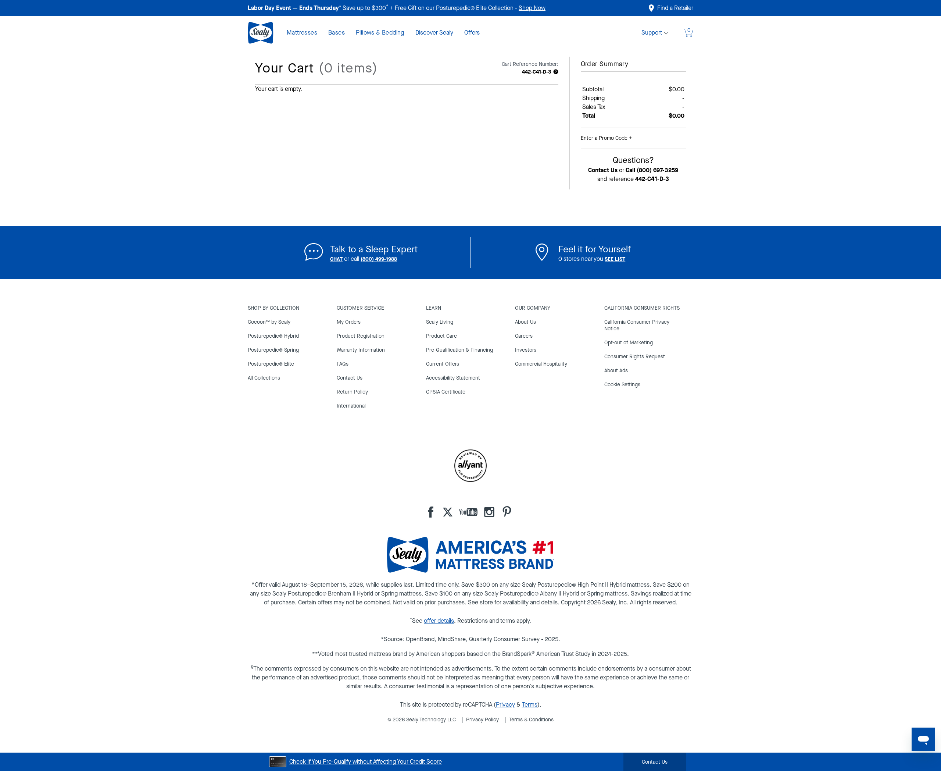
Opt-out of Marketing (628, 342)
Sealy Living (439, 322)
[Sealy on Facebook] (430, 512)
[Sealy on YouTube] (464, 511)
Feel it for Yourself (594, 249)
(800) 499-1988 (379, 259)
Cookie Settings (622, 385)
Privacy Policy (482, 719)
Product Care (441, 336)
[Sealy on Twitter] (442, 512)
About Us (525, 322)
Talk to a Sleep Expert (374, 249)
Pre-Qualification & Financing (459, 350)
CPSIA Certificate (445, 391)
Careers (524, 336)
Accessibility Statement (453, 377)
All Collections (264, 377)
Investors (525, 350)
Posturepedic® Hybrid (273, 336)
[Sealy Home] (267, 33)
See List (615, 259)
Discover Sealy (434, 32)
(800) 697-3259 (657, 170)
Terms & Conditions (531, 719)
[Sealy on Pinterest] (504, 512)
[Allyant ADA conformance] (470, 465)
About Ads (616, 370)
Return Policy (352, 391)
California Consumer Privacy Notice (636, 325)
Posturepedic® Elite (271, 363)
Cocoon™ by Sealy (269, 322)
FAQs (342, 363)
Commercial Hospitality (541, 363)
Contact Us (603, 170)
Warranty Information (361, 350)
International (351, 405)
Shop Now (532, 8)
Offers (472, 32)
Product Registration (360, 336)
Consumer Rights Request (634, 356)
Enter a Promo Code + (606, 138)
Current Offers (442, 363)
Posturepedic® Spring (273, 350)
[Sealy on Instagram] (486, 512)
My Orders (349, 322)
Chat (336, 259)
